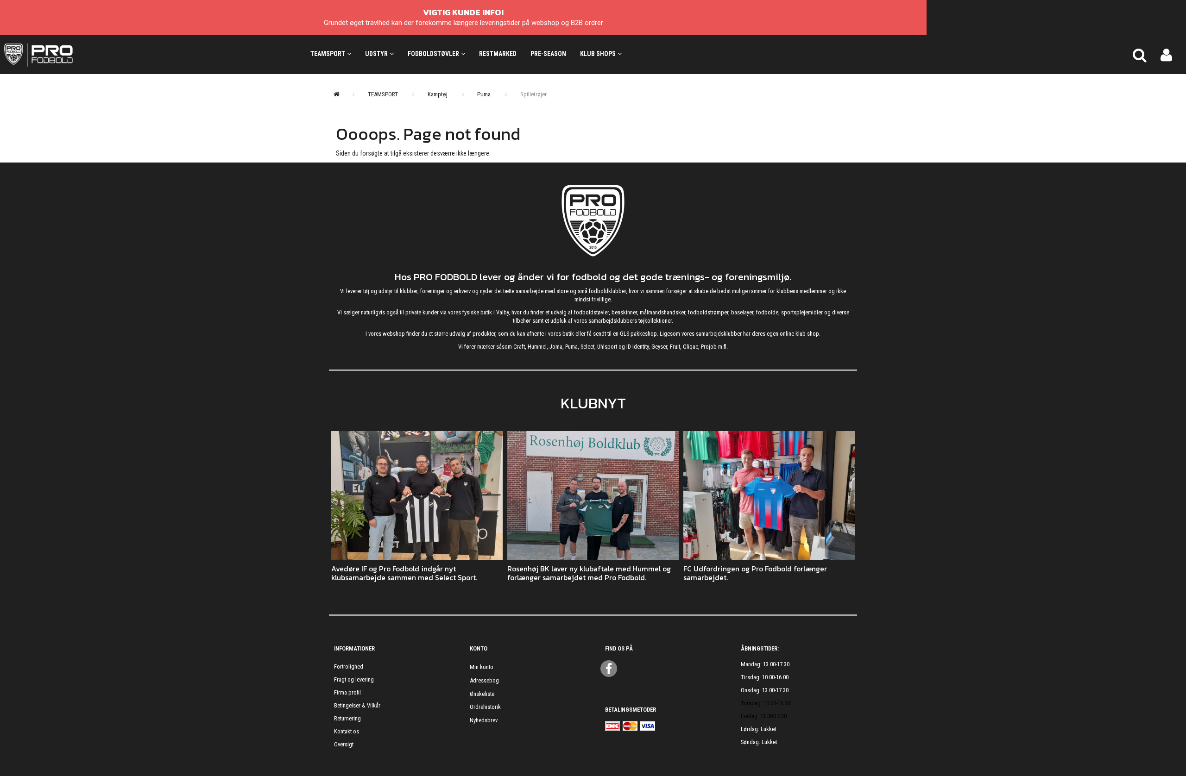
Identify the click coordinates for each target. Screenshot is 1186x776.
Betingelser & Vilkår (357, 705)
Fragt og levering (354, 679)
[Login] (1166, 54)
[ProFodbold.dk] (80, 54)
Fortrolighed (348, 666)
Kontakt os (346, 731)
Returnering (347, 718)
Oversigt (343, 744)
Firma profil (347, 692)
